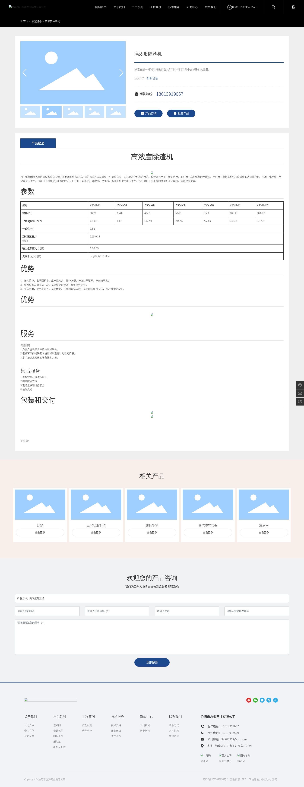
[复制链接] (275, 700)
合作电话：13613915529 (223, 732)
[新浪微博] (248, 700)
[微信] (255, 700)
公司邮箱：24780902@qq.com (227, 739)
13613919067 (169, 94)
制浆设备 (37, 21)
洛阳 (274, 779)
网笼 (40, 525)
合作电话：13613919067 (223, 726)
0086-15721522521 (244, 7)
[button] (121, 73)
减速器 (264, 525)
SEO (244, 779)
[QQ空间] (268, 700)
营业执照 (235, 779)
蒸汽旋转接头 (207, 525)
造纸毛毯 (152, 525)
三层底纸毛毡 (96, 525)
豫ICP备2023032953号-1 (215, 779)
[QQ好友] (262, 700)
